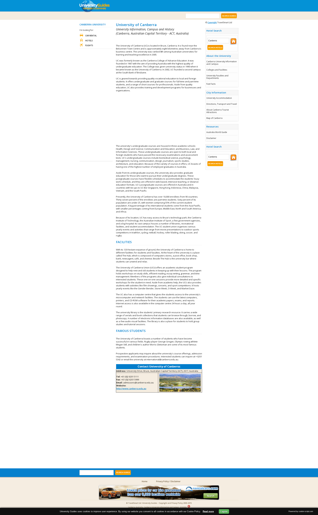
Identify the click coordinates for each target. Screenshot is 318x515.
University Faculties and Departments (217, 76)
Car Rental (91, 35)
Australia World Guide (216, 132)
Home (144, 481)
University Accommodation (219, 98)
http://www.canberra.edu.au (131, 388)
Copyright (212, 22)
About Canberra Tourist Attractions (217, 111)
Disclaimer (211, 138)
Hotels (89, 40)
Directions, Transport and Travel (221, 104)
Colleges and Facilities (216, 69)
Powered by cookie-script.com (301, 511)
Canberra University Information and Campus (221, 62)
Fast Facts (210, 83)
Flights (89, 45)
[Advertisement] (154, 40)
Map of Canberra (214, 118)
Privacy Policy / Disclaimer (168, 481)
